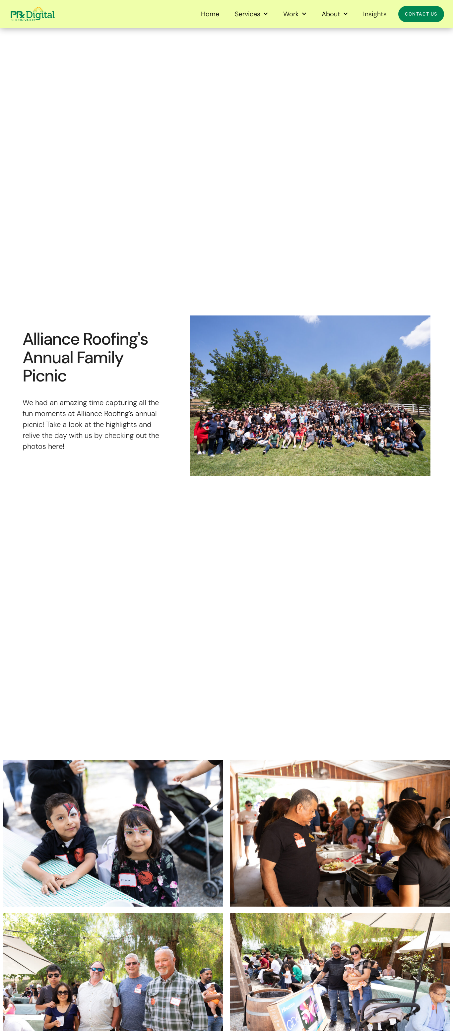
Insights (375, 14)
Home (210, 14)
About (331, 14)
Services (247, 14)
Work (291, 14)
